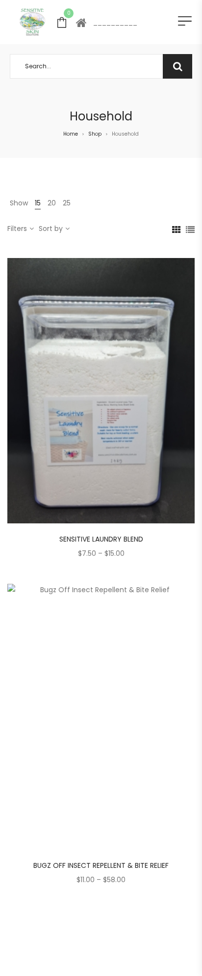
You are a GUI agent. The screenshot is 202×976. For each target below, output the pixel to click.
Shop (94, 134)
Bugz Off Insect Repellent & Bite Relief (101, 865)
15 (38, 203)
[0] (61, 21)
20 (52, 203)
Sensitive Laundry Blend (101, 539)
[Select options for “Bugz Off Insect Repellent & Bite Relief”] (125, 714)
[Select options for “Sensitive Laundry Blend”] (125, 388)
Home (70, 134)
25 (67, 203)
